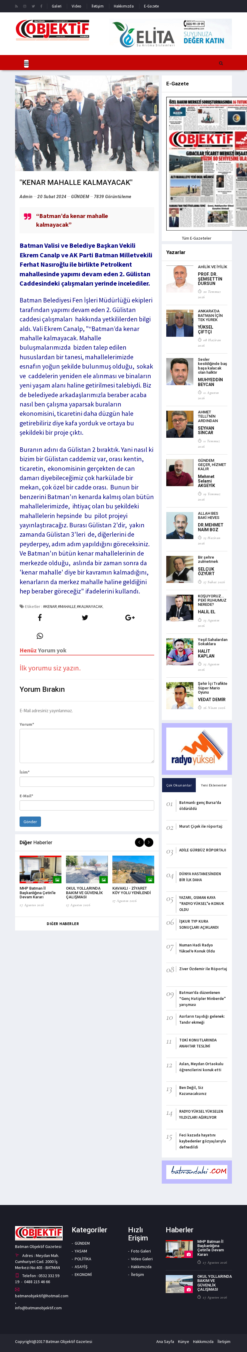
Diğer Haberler (63, 923)
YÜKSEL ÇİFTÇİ (205, 329)
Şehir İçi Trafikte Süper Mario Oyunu (212, 687)
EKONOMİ (83, 1274)
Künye (183, 1341)
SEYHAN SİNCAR (206, 430)
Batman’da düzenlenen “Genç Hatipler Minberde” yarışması (202, 998)
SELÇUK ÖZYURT (206, 571)
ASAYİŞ (81, 1266)
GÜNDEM (80, 196)
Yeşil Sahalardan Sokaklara (212, 641)
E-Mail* (26, 796)
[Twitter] (33, 6)
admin (26, 196)
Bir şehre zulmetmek (208, 559)
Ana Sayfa (165, 1341)
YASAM (81, 1251)
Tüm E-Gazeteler (196, 238)
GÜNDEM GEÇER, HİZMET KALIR (212, 464)
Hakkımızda (124, 6)
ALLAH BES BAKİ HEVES (208, 515)
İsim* (25, 772)
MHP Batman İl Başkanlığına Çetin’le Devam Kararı (38, 892)
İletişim (98, 6)
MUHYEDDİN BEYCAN (210, 382)
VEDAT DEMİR (212, 699)
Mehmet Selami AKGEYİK (206, 481)
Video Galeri (142, 1259)
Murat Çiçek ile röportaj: (201, 826)
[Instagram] (24, 6)
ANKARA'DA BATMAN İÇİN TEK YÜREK (210, 315)
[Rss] (16, 6)
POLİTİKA (83, 1259)
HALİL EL (206, 611)
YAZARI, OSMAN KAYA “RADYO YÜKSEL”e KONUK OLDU (201, 903)
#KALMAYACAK (90, 606)
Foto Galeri (141, 1251)
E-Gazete (151, 6)
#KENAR (50, 606)
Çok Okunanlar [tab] (179, 785)
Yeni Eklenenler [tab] (214, 785)
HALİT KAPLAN (206, 653)
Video (76, 6)
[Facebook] (41, 6)
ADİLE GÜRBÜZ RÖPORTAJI (202, 850)
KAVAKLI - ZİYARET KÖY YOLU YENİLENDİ (131, 890)
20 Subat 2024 (52, 196)
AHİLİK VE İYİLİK (212, 267)
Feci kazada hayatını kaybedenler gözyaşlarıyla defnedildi (202, 1141)
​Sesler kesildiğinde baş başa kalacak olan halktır (212, 366)
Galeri (56, 6)
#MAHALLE (67, 606)
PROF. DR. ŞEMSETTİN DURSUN (210, 279)
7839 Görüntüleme (112, 196)
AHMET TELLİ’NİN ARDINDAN (208, 416)
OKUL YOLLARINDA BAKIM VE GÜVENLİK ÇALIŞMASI (84, 892)
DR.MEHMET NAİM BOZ (211, 527)
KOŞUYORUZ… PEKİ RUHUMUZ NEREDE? (212, 600)
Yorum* (27, 724)
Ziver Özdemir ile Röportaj (203, 968)
